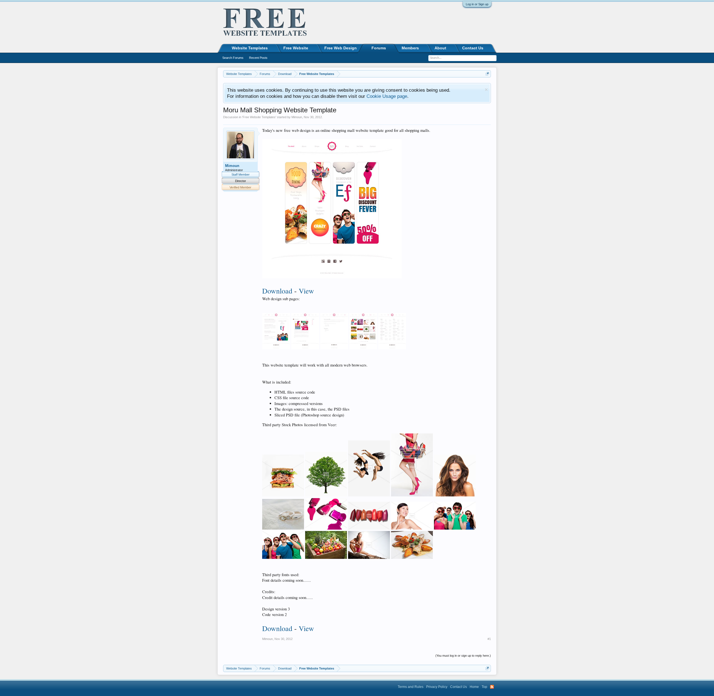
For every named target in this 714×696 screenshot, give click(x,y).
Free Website (295, 48)
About (440, 48)
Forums (379, 48)
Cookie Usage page (386, 96)
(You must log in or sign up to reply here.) (463, 655)
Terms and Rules (410, 687)
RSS (492, 687)
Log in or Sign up (477, 4)
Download (277, 290)
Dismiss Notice (486, 90)
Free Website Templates (259, 117)
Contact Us (472, 48)
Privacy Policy (436, 687)
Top (484, 687)
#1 (489, 639)
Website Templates (250, 48)
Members (410, 48)
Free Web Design (340, 48)
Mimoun (296, 117)
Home (474, 687)
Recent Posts (258, 57)
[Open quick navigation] (487, 74)
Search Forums (232, 57)
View (306, 290)
